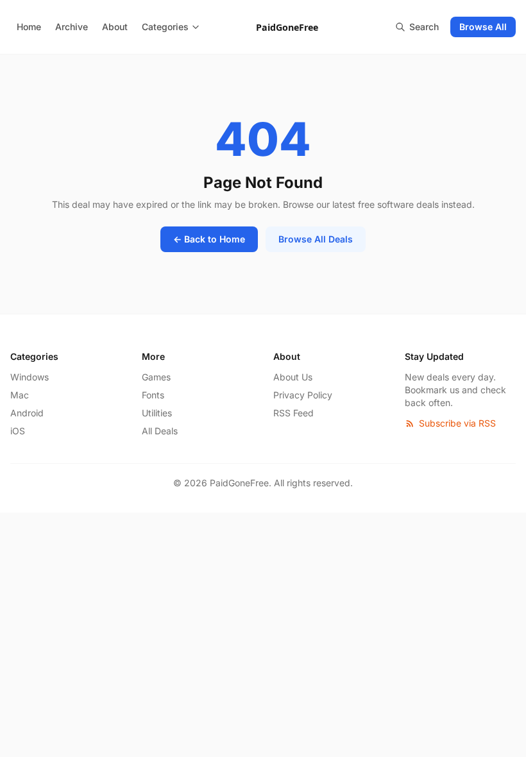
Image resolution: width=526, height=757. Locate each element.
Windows (29, 376)
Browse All (483, 26)
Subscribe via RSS (457, 423)
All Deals (160, 430)
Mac (19, 394)
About (115, 26)
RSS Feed (293, 412)
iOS (17, 430)
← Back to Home (209, 239)
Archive (71, 26)
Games (156, 376)
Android (27, 412)
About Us (292, 376)
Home (29, 26)
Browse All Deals (315, 239)
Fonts (153, 394)
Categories (165, 26)
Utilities (157, 412)
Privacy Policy (302, 394)
